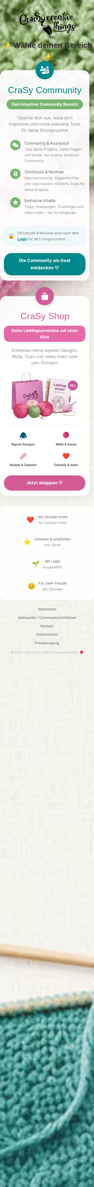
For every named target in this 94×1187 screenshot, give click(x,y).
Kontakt (47, 626)
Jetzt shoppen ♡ (44, 482)
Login (22, 239)
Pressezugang (47, 643)
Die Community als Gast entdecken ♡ (44, 264)
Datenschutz (47, 634)
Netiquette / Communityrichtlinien (47, 618)
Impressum (47, 609)
